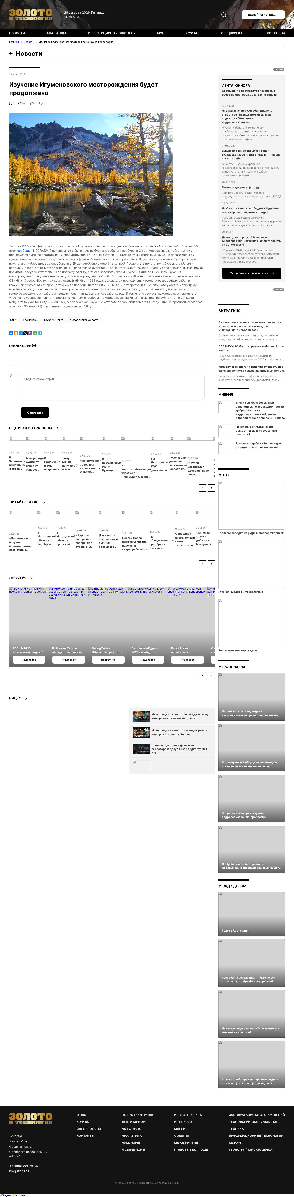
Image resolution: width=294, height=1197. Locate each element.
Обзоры (235, 1142)
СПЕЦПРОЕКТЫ (89, 1129)
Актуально (131, 1129)
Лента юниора (134, 1122)
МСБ (160, 33)
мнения (225, 394)
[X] (25, 333)
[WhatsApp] (35, 333)
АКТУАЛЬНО (229, 311)
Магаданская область (84, 320)
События (182, 1136)
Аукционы (131, 1142)
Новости (17, 33)
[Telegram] (40, 333)
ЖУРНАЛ (83, 1122)
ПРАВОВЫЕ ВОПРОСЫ (191, 1149)
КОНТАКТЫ (85, 1136)
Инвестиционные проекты (111, 33)
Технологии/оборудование (253, 1122)
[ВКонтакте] (11, 333)
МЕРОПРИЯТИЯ (186, 1142)
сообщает (24, 250)
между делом (232, 886)
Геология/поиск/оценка (250, 1149)
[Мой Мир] (21, 333)
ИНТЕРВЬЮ (183, 1122)
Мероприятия (231, 667)
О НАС (81, 1115)
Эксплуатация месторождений (257, 1115)
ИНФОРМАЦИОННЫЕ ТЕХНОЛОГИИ (256, 1136)
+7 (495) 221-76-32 (24, 1166)
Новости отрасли (137, 1115)
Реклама (15, 1136)
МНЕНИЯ (180, 1129)
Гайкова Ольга (53, 320)
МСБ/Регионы (133, 1149)
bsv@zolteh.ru (20, 1171)
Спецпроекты (233, 33)
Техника (236, 1129)
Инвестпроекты (188, 1115)
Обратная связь (20, 1146)
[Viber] (30, 333)
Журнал (192, 33)
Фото (223, 475)
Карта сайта (18, 1141)
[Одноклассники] (16, 333)
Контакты (276, 33)
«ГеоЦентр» (29, 320)
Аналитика (57, 33)
